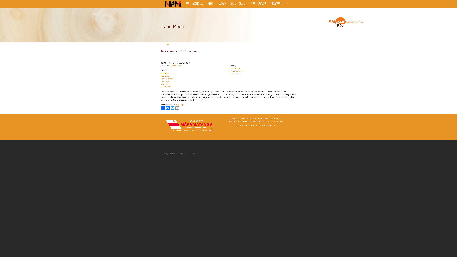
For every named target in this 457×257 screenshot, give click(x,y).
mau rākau (165, 76)
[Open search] (287, 4)
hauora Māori (166, 87)
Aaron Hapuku (234, 68)
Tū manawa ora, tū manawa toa (179, 51)
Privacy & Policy (168, 154)
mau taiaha (165, 73)
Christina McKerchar (236, 71)
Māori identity (166, 84)
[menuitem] (187, 3)
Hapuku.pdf (180, 104)
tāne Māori (165, 81)
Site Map (192, 154)
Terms (181, 154)
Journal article (176, 65)
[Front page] (173, 4)
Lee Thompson (234, 74)
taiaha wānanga (167, 78)
